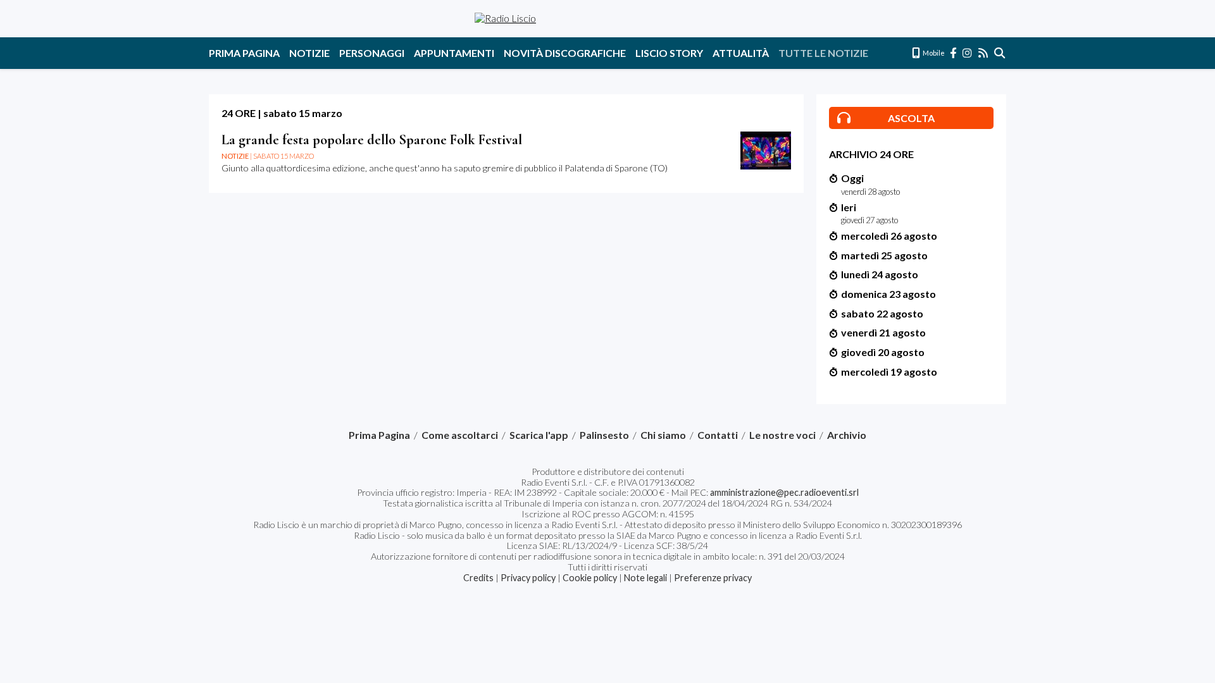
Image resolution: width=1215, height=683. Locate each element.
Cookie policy (590, 577)
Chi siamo (663, 435)
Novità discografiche (565, 53)
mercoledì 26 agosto (889, 236)
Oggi (852, 178)
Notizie (309, 53)
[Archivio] (1000, 53)
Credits (478, 577)
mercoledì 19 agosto (889, 372)
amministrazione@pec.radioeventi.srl (784, 492)
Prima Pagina (244, 53)
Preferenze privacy (713, 577)
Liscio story (669, 53)
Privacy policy (528, 577)
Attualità (741, 53)
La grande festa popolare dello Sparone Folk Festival (371, 139)
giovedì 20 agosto (883, 352)
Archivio (846, 435)
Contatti (717, 435)
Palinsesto (604, 435)
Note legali (645, 577)
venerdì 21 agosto (883, 332)
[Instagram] (968, 53)
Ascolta (911, 118)
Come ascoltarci (459, 435)
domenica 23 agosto (888, 294)
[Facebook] (953, 53)
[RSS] (983, 53)
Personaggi (371, 53)
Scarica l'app (538, 435)
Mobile (933, 53)
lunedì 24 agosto (879, 274)
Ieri (848, 207)
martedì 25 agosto (884, 255)
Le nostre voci (782, 435)
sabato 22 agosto (882, 313)
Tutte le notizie (823, 53)
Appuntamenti (454, 53)
